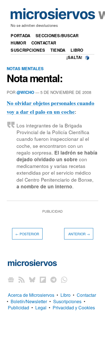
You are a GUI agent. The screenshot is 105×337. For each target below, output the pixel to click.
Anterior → (78, 233)
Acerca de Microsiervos (31, 295)
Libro (77, 50)
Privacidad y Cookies (74, 307)
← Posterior (27, 233)
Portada (20, 35)
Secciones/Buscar (57, 35)
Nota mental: (34, 78)
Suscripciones (28, 50)
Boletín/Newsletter (29, 301)
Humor (18, 43)
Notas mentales (25, 68)
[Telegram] (53, 279)
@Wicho (25, 92)
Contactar (43, 43)
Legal (40, 307)
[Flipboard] (43, 279)
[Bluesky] (32, 279)
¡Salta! (74, 57)
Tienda (58, 50)
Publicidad (18, 307)
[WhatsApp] (64, 279)
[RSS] (21, 279)
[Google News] (11, 279)
